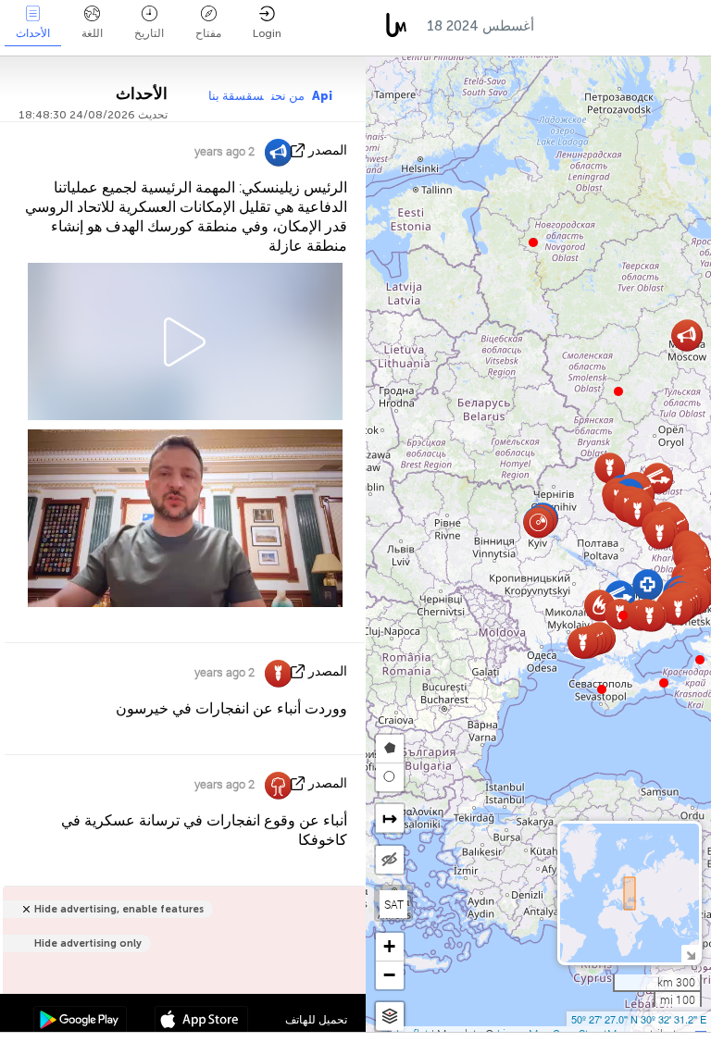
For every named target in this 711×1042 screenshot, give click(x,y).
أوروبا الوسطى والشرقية (624, 26)
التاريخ (149, 33)
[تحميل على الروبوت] (80, 1021)
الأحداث (33, 33)
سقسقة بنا (236, 96)
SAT (394, 904)
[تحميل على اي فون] (201, 1021)
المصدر (327, 150)
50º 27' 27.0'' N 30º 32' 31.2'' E (638, 1018)
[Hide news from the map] (390, 860)
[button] (623, 615)
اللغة (92, 33)
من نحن (288, 96)
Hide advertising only (88, 943)
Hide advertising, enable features (119, 909)
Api (322, 96)
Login (267, 33)
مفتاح (208, 33)
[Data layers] (390, 1016)
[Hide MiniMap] (690, 953)
